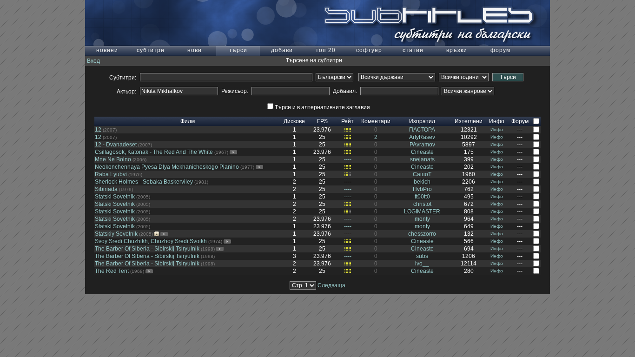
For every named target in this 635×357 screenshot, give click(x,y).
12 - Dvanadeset (116, 144)
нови (194, 50)
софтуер (369, 50)
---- (347, 159)
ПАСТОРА (422, 129)
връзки (456, 50)
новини (107, 50)
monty (422, 219)
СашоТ (422, 174)
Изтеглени (469, 121)
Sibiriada (106, 189)
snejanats (422, 159)
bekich (422, 181)
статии (413, 50)
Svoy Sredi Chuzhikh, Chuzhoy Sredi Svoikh (151, 241)
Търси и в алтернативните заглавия (322, 107)
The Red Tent (112, 271)
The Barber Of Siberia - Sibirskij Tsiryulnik (147, 248)
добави (282, 50)
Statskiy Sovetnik (116, 234)
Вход (93, 61)
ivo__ (422, 263)
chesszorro (422, 234)
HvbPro (422, 189)
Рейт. (348, 121)
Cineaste (422, 152)
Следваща (331, 285)
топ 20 (326, 50)
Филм (187, 121)
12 (98, 129)
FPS (322, 121)
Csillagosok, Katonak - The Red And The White (154, 152)
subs (422, 256)
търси (238, 50)
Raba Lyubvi (111, 174)
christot (422, 204)
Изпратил (422, 121)
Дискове (294, 121)
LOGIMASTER (422, 211)
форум (500, 50)
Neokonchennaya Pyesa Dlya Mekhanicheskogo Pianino (167, 167)
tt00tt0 (422, 196)
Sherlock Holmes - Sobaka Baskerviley (144, 181)
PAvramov (422, 144)
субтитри (151, 50)
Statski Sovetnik (115, 196)
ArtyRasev (422, 137)
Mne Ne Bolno (113, 159)
